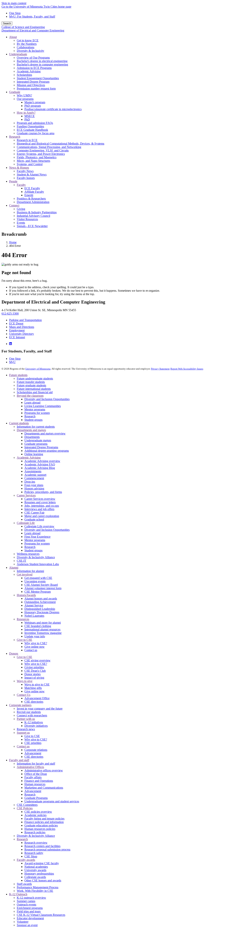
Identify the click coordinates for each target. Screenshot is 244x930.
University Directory (21, 333)
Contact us (30, 650)
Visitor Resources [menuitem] (27, 219)
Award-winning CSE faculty (41, 863)
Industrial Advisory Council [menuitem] (33, 215)
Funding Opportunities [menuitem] (30, 126)
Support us (23, 732)
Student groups (33, 419)
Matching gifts (33, 688)
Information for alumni (30, 571)
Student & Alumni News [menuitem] (32, 174)
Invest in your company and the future (40, 708)
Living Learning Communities (42, 406)
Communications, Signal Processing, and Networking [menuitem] (49, 147)
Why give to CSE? (35, 643)
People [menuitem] (13, 181)
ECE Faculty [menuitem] (32, 188)
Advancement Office (37, 698)
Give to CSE (24, 639)
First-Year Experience (37, 536)
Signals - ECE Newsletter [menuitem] (32, 226)
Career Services (26, 495)
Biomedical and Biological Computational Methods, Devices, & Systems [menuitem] (60, 143)
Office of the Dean (35, 773)
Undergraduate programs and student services (51, 801)
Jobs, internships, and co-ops (41, 505)
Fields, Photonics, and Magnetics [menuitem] (36, 157)
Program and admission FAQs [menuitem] (35, 123)
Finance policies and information (44, 822)
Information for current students (36, 426)
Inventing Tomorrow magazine (43, 633)
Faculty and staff (19, 760)
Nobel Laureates (34, 615)
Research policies (34, 832)
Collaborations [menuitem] (25, 47)
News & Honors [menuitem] (19, 167)
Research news (26, 729)
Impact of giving (34, 677)
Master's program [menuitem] (34, 102)
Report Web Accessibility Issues (186, 368)
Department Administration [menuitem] (33, 202)
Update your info (34, 636)
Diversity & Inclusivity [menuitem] (30, 50)
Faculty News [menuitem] (25, 171)
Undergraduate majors (37, 440)
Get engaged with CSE (38, 578)
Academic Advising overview (42, 461)
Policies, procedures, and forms (43, 492)
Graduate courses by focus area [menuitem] (35, 133)
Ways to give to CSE (37, 684)
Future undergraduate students (35, 378)
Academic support (35, 474)
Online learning (33, 454)
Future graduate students (31, 385)
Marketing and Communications (43, 787)
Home (13, 242)
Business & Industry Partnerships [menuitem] (37, 212)
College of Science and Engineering (23, 27)
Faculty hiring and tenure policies (44, 818)
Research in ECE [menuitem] (27, 140)
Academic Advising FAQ (39, 464)
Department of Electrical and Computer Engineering (33, 30)
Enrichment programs (30, 908)
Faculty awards (26, 859)
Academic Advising (29, 457)
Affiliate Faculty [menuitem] (34, 191)
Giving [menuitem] (21, 208)
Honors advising (34, 488)
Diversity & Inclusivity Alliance (36, 557)
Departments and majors (31, 430)
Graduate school (34, 519)
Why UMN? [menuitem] (24, 95)
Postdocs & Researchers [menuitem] (31, 198)
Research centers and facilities (42, 846)
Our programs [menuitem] (25, 98)
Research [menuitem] (14, 136)
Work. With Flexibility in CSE (35, 890)
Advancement (32, 753)
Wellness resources (28, 553)
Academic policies (35, 815)
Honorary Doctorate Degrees (41, 612)
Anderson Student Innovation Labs (38, 564)
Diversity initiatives (36, 725)
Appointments (32, 471)
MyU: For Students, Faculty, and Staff (32, 16)
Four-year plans (33, 485)
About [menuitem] (13, 37)
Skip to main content (14, 3)
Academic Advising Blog (39, 467)
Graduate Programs (36, 798)
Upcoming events (35, 581)
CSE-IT (21, 560)
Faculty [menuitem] (21, 184)
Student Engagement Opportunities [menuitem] (38, 78)
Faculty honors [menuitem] (26, 178)
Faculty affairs (33, 777)
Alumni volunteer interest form (42, 588)
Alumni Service (33, 605)
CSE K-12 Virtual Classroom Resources (41, 914)
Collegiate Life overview (39, 526)
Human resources (34, 784)
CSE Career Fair (34, 512)
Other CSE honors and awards (42, 880)
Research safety (33, 853)
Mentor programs (34, 409)
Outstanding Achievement (40, 602)
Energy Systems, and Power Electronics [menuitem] (41, 153)
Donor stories (32, 674)
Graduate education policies (41, 825)
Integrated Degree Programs (41, 447)
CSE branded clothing (37, 626)
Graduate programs (35, 443)
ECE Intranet (17, 337)
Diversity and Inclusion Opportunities (47, 399)
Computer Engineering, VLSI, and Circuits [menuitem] (43, 150)
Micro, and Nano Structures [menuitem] (33, 160)
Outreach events (26, 904)
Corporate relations (35, 749)
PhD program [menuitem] (32, 105)
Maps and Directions (21, 327)
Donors (13, 653)
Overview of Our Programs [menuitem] (33, 57)
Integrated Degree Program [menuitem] (33, 81)
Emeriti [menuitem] (28, 195)
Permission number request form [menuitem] (36, 88)
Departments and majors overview (45, 433)
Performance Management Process (37, 887)
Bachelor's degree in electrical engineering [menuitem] (42, 61)
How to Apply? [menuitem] (26, 112)
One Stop (15, 13)
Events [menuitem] (21, 222)
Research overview (35, 842)
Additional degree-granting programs (46, 450)
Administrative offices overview (43, 770)
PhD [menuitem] (27, 119)
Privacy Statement (160, 368)
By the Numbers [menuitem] (27, 43)
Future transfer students (31, 382)
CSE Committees (27, 804)
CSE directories (33, 701)
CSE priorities (32, 743)
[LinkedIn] (10, 343)
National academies (36, 866)
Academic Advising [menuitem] (29, 71)
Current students (19, 423)
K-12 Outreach (18, 894)
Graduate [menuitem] (14, 92)
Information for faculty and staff (36, 763)
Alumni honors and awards (40, 598)
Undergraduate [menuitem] (18, 54)
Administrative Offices (30, 767)
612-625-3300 (10, 313)
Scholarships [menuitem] (24, 74)
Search (7, 23)
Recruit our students (29, 712)
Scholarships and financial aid (35, 392)
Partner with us (26, 718)
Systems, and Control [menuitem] (30, 164)
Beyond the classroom (30, 395)
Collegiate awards (35, 877)
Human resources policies (39, 828)
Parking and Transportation (25, 320)
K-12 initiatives (33, 722)
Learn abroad (32, 402)
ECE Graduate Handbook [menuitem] (32, 129)
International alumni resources (42, 629)
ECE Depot (16, 323)
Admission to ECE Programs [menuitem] (34, 68)
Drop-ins (29, 481)
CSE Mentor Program (37, 591)
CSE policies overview (38, 811)
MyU (12, 362)
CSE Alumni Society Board (41, 584)
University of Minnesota (38, 368)
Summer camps (26, 901)
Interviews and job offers (39, 509)
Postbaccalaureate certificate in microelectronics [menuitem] (53, 109)
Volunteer (22, 921)
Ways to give (24, 681)
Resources (23, 619)
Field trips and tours (29, 911)
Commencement (34, 478)
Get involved (24, 574)
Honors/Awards (26, 595)
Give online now (34, 646)
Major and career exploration (41, 516)
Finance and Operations (38, 780)
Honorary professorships (39, 873)
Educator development (30, 918)
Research (29, 416)
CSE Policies (25, 808)
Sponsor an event (27, 925)
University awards (35, 870)
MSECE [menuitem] (29, 116)
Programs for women (37, 412)
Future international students (34, 388)
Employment (17, 330)
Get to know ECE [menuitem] (28, 40)
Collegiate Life (26, 522)
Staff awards (24, 883)
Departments (32, 437)
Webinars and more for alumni (42, 622)
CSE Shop (30, 856)
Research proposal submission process (47, 849)
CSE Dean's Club (35, 670)
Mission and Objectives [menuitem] (31, 85)
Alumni (13, 567)
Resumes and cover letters (40, 502)
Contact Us (23, 694)
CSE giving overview (37, 660)
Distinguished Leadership (39, 608)
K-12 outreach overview (31, 897)
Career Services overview (39, 498)
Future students (18, 375)
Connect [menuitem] (14, 205)
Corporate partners (20, 705)
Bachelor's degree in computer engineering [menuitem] (42, 64)
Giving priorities (34, 667)
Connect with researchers (32, 715)
